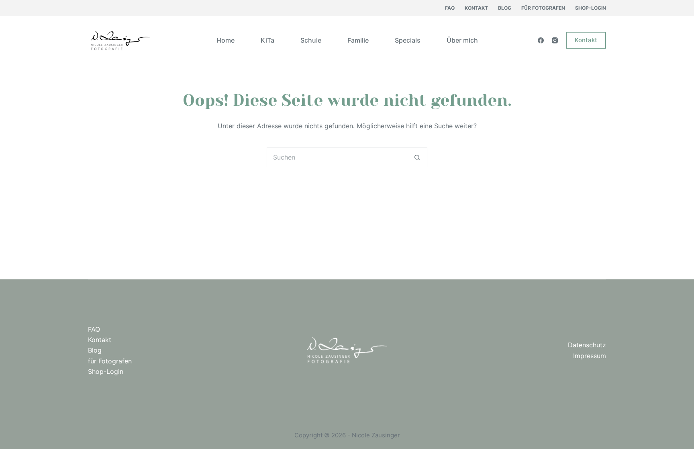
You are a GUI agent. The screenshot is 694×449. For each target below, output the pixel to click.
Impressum (589, 356)
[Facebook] (541, 40)
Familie (358, 40)
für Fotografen (543, 8)
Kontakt (476, 8)
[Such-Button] (417, 157)
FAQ (450, 8)
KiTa (267, 40)
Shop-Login (590, 8)
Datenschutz (587, 345)
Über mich (462, 40)
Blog (504, 8)
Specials (407, 40)
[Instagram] (555, 40)
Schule (310, 40)
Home (225, 40)
